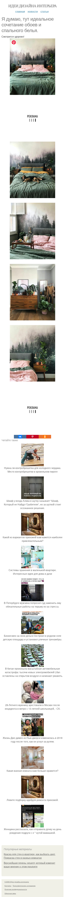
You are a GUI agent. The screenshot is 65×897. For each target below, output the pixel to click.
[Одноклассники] (45, 436)
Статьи (45, 11)
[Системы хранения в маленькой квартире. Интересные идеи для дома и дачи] (32, 566)
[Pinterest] (32, 436)
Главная (20, 11)
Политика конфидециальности (16, 889)
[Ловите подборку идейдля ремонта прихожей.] (32, 796)
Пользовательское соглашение (24, 886)
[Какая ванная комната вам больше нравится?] (32, 767)
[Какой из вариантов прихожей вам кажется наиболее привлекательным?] (32, 533)
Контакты (8, 886)
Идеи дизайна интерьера (32, 5)
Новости (33, 11)
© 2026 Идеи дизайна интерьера (17, 882)
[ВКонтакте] (20, 436)
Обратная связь (10, 893)
